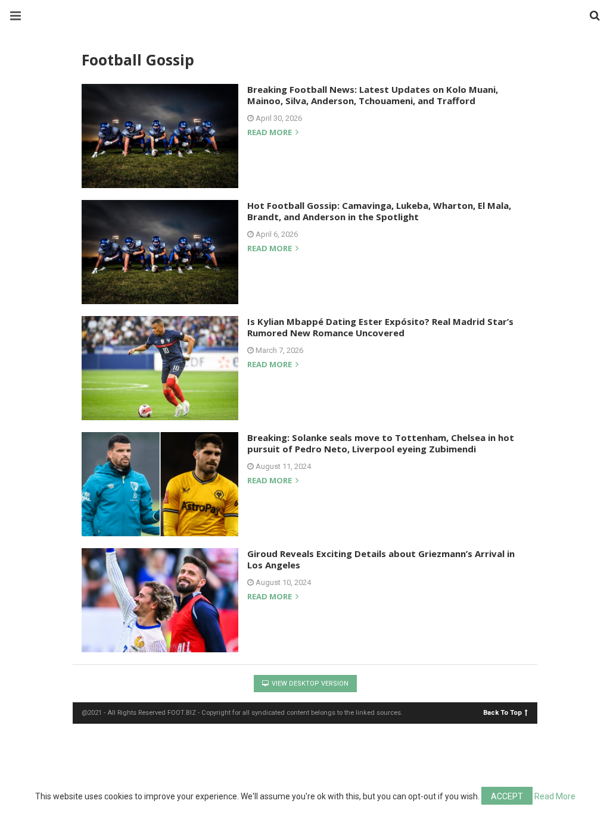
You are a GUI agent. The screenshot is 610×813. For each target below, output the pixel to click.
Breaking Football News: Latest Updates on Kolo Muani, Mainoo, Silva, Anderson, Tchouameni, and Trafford (372, 95)
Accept (507, 796)
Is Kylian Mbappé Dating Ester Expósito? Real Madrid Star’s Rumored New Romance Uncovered (380, 327)
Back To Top (502, 712)
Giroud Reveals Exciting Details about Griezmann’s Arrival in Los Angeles (381, 559)
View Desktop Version (309, 683)
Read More (554, 796)
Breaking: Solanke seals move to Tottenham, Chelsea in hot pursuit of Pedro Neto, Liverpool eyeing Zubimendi (380, 443)
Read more (270, 133)
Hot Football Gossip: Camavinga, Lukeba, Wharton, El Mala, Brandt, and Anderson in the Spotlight (379, 211)
